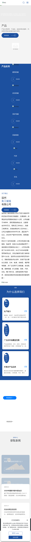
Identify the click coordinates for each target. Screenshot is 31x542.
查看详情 (8, 457)
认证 (6, 387)
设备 (6, 412)
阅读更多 (18, 79)
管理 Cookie (15, 533)
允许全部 (15, 537)
